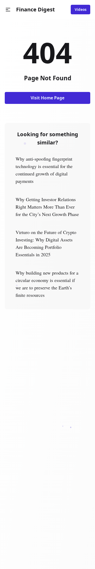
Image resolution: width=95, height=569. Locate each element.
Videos (81, 9)
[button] (8, 10)
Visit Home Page (47, 98)
